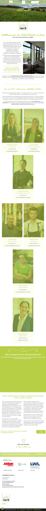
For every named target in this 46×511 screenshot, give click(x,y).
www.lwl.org (32, 470)
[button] (2, 508)
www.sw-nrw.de (21, 470)
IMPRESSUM (22, 509)
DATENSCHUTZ (29, 509)
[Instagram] (4, 503)
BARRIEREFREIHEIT (37, 509)
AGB (18, 509)
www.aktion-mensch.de (7, 470)
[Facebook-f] (2, 503)
